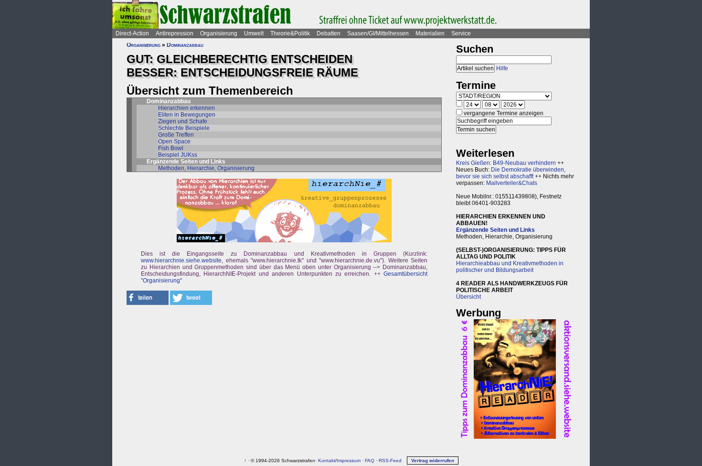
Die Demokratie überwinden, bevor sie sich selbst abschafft (510, 173)
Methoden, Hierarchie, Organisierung (206, 168)
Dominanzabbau (185, 45)
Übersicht (468, 296)
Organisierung (218, 33)
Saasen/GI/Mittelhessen (378, 33)
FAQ (369, 460)
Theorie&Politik (290, 33)
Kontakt (326, 460)
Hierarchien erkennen (186, 108)
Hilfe (502, 68)
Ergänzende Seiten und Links (495, 230)
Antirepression (174, 33)
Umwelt (254, 33)
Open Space (174, 141)
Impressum (349, 460)
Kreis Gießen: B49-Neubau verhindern (506, 163)
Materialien (430, 33)
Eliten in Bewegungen (186, 114)
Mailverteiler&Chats (511, 183)
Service (461, 33)
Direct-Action (132, 33)
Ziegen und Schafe (182, 121)
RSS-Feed (390, 460)
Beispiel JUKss (177, 155)
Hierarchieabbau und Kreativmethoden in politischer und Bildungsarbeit (510, 266)
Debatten (328, 33)
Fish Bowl (170, 148)
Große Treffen (176, 134)
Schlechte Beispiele (184, 128)
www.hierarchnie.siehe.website (181, 260)
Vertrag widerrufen (432, 460)
